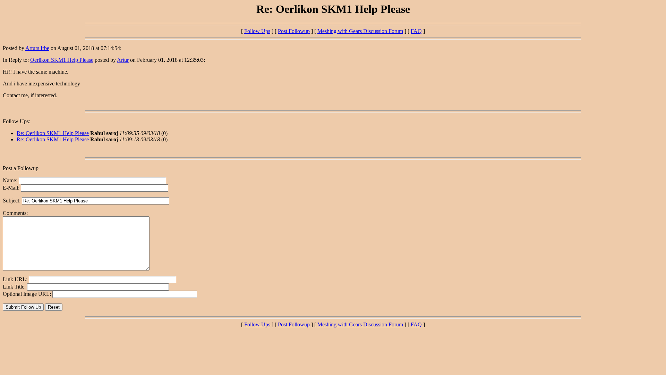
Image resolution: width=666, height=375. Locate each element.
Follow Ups (257, 31)
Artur (123, 60)
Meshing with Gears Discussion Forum (360, 31)
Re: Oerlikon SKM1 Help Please (53, 133)
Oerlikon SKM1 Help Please (61, 60)
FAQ (416, 31)
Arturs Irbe (37, 48)
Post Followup (294, 31)
